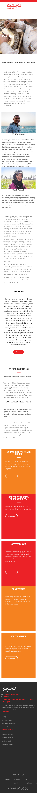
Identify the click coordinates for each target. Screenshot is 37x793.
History (3, 716)
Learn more (11, 476)
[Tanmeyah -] (14, 6)
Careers (18, 352)
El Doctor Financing (7, 744)
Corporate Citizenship (8, 723)
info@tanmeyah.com (11, 694)
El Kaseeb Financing (7, 734)
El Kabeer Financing (7, 737)
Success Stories (6, 727)
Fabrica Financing (6, 741)
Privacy (7, 779)
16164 (6, 697)
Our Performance (6, 720)
